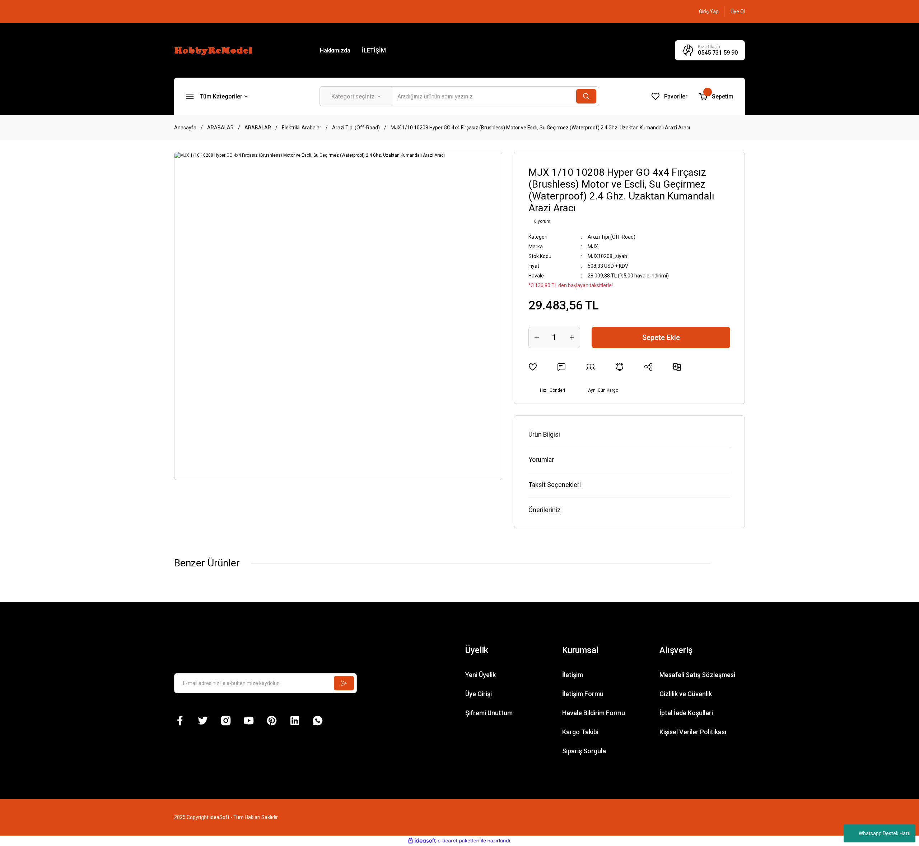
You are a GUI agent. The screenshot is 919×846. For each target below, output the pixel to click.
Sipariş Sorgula (584, 751)
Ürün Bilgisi (544, 434)
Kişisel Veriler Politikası (692, 732)
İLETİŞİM (374, 50)
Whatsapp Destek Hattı (884, 833)
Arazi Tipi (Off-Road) (611, 237)
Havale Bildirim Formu (593, 713)
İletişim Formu (582, 694)
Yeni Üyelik (480, 675)
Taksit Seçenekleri (554, 484)
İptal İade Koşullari (686, 713)
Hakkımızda (335, 50)
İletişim (572, 675)
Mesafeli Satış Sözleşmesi (697, 675)
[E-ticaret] (459, 841)
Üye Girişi (478, 694)
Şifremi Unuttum (489, 713)
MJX (593, 246)
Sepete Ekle (661, 337)
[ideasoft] (421, 840)
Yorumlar (541, 459)
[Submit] (344, 683)
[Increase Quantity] (572, 337)
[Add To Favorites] (532, 367)
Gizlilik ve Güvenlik (685, 694)
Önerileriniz (544, 510)
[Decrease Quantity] (537, 337)
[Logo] (214, 49)
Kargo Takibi (580, 732)
